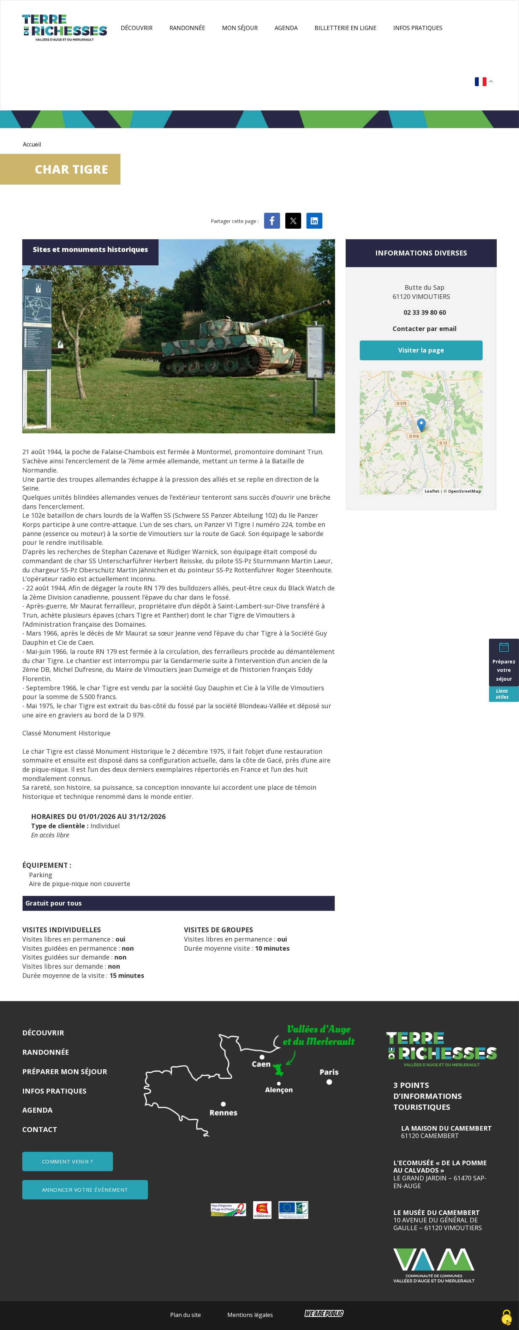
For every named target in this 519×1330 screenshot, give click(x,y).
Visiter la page (421, 350)
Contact (39, 1129)
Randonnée (187, 28)
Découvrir (137, 28)
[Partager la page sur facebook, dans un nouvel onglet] (272, 221)
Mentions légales (250, 1315)
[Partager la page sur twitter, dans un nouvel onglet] (293, 221)
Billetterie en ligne (345, 28)
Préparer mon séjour (64, 1071)
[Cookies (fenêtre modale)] (506, 1318)
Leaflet (432, 491)
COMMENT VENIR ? (67, 1161)
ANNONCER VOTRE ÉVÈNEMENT (85, 1189)
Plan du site (185, 1315)
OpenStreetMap (464, 491)
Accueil (32, 144)
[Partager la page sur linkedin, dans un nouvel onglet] (314, 221)
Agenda (286, 28)
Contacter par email (425, 328)
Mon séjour (240, 28)
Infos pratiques (417, 28)
